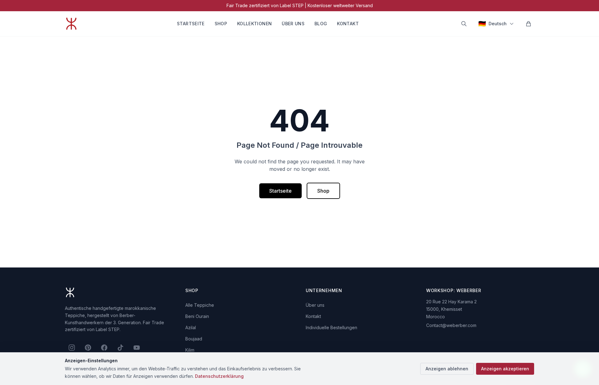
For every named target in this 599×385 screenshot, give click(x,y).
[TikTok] (120, 347)
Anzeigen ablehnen (447, 368)
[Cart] (528, 24)
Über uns (293, 23)
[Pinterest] (88, 347)
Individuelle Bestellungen (331, 327)
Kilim (189, 350)
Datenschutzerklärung (219, 376)
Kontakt (347, 23)
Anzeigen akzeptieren (505, 368)
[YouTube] (137, 347)
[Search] (464, 24)
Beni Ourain (197, 316)
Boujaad (193, 338)
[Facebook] (104, 347)
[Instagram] (72, 347)
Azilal (190, 327)
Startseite (191, 23)
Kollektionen (254, 23)
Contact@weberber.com (451, 325)
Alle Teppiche (199, 305)
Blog (320, 23)
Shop (221, 23)
